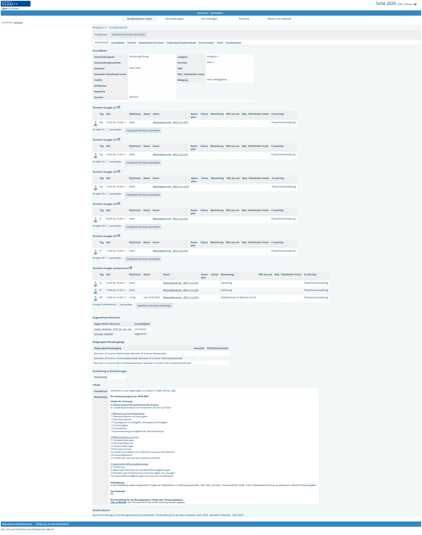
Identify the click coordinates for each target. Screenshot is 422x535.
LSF (173, 390)
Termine (131, 42)
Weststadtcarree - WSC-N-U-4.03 (171, 186)
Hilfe (400, 4)
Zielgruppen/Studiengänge (181, 42)
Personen (244, 18)
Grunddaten (118, 42)
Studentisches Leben (139, 18)
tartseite (202, 12)
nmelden (217, 12)
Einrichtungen (209, 18)
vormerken (115, 129)
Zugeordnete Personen (151, 42)
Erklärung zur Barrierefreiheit (52, 524)
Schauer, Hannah (103, 333)
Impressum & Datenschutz (17, 524)
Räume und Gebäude (279, 18)
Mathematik (100, 376)
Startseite (18, 22)
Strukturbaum (233, 42)
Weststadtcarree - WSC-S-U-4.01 (170, 122)
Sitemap (408, 4)
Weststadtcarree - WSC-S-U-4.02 (180, 290)
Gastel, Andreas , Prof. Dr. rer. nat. (113, 329)
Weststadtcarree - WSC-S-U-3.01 (170, 154)
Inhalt (220, 42)
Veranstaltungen (174, 18)
